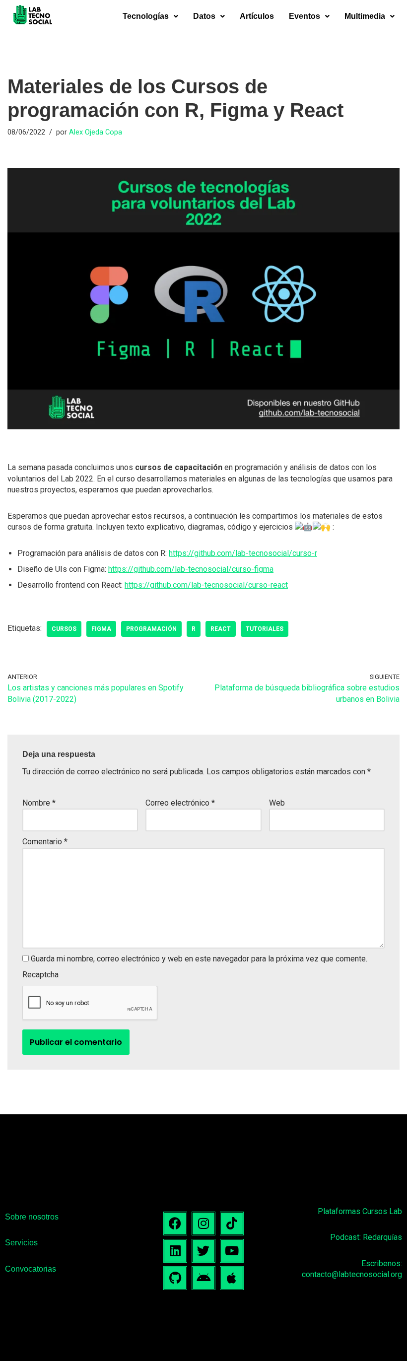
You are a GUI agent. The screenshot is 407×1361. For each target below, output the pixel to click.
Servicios (21, 1242)
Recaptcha (40, 974)
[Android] (203, 1278)
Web (277, 803)
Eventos (304, 16)
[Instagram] (203, 1223)
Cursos (64, 628)
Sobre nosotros (32, 1217)
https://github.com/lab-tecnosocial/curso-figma (190, 569)
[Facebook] (175, 1223)
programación (151, 628)
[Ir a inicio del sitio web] (32, 16)
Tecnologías (146, 16)
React (220, 628)
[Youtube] (231, 1250)
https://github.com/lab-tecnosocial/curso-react (206, 585)
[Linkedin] (175, 1250)
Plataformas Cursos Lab (360, 1211)
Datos (204, 16)
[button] (150, 16)
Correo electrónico (180, 803)
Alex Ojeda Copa (95, 132)
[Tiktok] (231, 1223)
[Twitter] (203, 1250)
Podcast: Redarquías (366, 1237)
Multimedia (364, 16)
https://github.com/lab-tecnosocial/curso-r (243, 553)
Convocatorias (30, 1269)
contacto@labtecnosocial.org (352, 1274)
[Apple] (231, 1278)
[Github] (175, 1278)
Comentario (45, 841)
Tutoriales (264, 628)
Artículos (257, 16)
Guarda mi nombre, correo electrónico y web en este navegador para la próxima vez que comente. (199, 958)
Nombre (39, 803)
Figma (101, 628)
